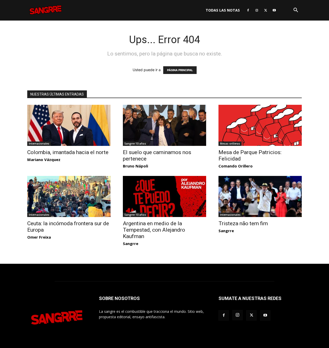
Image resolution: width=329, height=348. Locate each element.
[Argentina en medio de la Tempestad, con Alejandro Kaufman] (164, 196)
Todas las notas (223, 10)
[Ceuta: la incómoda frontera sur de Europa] (69, 196)
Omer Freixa (39, 237)
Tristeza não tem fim (243, 223)
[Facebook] (248, 10)
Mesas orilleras (230, 143)
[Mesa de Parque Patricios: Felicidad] (260, 125)
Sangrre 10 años (135, 143)
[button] (295, 10)
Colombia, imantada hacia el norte (67, 152)
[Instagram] (257, 10)
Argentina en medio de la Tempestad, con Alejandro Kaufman (154, 229)
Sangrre (130, 243)
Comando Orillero (235, 165)
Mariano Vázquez (43, 159)
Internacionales (39, 143)
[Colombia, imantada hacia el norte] (69, 125)
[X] (265, 10)
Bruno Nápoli (135, 165)
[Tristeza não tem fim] (260, 196)
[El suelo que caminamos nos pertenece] (164, 125)
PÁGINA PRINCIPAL (180, 70)
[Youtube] (274, 10)
